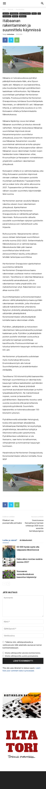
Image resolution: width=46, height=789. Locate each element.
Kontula (15, 16)
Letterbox (10, 34)
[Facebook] (5, 40)
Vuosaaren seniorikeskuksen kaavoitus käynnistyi (26, 574)
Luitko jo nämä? (10, 540)
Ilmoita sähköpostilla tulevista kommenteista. (23, 653)
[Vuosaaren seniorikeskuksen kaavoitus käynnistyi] (9, 574)
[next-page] (8, 583)
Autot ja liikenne (25, 13)
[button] (4, 3)
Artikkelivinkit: (26, 540)
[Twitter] (11, 40)
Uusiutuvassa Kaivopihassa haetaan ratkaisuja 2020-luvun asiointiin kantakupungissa (34, 525)
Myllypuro (23, 16)
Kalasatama (7, 16)
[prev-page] (4, 583)
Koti (4, 9)
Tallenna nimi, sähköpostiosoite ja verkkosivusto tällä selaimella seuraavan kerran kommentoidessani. (22, 645)
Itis (39, 13)
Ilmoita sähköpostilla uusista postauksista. (21, 656)
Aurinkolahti (20, 9)
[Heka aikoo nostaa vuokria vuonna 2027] (9, 562)
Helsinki (10, 9)
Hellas (34, 13)
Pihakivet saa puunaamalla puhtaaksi (12, 521)
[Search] (42, 3)
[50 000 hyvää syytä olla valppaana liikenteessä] (9, 553)
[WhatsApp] (16, 40)
